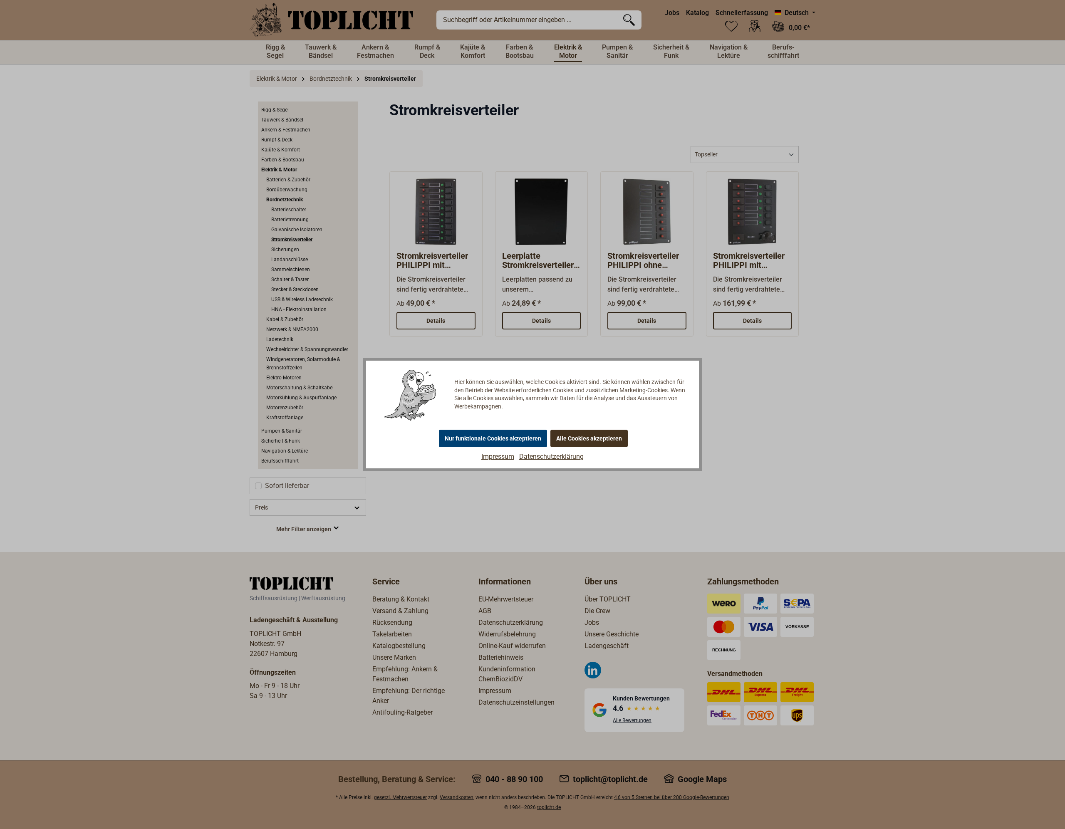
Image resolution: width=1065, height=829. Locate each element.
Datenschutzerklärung (551, 456)
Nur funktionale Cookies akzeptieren (493, 438)
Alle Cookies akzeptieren (589, 438)
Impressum (497, 456)
